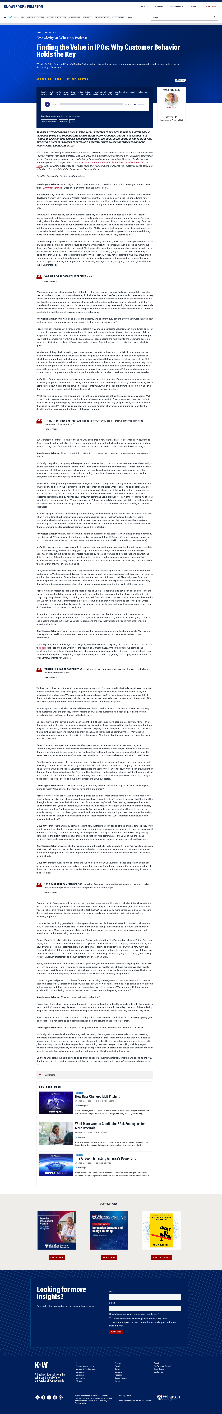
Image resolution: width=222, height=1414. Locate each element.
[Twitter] (37, 1397)
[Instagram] (61, 1397)
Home (38, 32)
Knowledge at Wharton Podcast (61, 38)
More (130, 17)
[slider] (141, 104)
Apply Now (56, 1257)
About (156, 1363)
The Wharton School (162, 1366)
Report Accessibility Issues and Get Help (135, 1401)
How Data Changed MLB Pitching (97, 1097)
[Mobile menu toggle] (5, 17)
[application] (95, 104)
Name (112, 1292)
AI (23, 17)
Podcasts (159, 7)
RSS (72, 121)
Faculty (118, 1366)
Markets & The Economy (57, 17)
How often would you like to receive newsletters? (134, 1314)
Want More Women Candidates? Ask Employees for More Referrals (110, 1126)
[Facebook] (43, 1397)
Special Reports (176, 7)
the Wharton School (85, 1401)
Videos (117, 1381)
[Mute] (135, 104)
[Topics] (11, 18)
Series (117, 1369)
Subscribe (211, 7)
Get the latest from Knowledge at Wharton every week (139, 1319)
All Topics (80, 1381)
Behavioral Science (102, 17)
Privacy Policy (125, 1396)
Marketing (87, 17)
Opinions (118, 1372)
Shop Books (159, 1369)
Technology (81, 1168)
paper (43, 648)
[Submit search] (215, 17)
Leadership (80, 1378)
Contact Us (158, 1372)
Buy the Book (161, 1257)
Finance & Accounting (36, 17)
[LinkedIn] (49, 1397)
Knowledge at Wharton (90, 1396)
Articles (144, 7)
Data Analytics (119, 17)
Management (75, 17)
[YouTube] (55, 1397)
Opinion (193, 7)
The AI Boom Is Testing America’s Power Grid (105, 1159)
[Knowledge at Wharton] (23, 6)
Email (112, 1303)
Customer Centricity (53, 188)
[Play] (47, 104)
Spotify (63, 121)
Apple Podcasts (49, 121)
